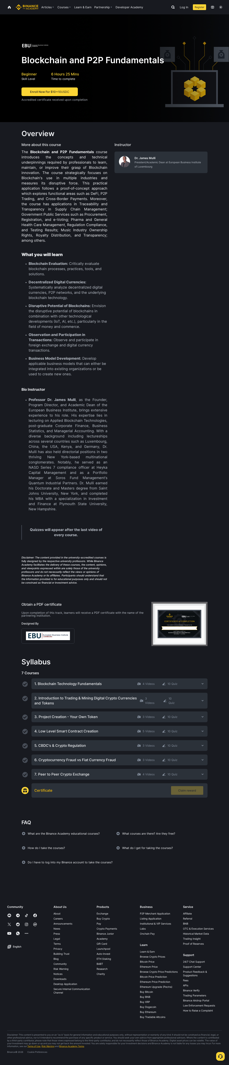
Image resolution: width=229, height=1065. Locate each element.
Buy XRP (145, 1001)
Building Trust (61, 953)
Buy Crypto (103, 918)
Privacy (57, 948)
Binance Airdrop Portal (196, 1000)
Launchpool (103, 948)
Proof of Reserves (193, 943)
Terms (57, 943)
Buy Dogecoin (148, 1006)
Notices (57, 973)
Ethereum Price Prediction (155, 981)
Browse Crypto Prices (152, 956)
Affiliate (187, 913)
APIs (185, 985)
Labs (143, 928)
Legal (56, 938)
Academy (102, 938)
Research (102, 968)
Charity (101, 973)
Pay (99, 923)
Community (60, 963)
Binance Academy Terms (71, 1046)
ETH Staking (104, 958)
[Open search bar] (172, 7)
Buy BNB (145, 996)
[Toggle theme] (221, 7)
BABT (100, 963)
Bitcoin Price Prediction (153, 976)
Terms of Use (33, 1046)
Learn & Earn (147, 951)
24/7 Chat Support (194, 961)
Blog (56, 958)
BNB (185, 923)
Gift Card (102, 943)
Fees (185, 980)
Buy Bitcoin (146, 991)
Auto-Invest (103, 953)
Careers (58, 918)
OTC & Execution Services (198, 928)
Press (56, 933)
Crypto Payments (107, 928)
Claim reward (187, 790)
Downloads (59, 978)
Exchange (102, 913)
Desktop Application (65, 983)
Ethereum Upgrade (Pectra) (156, 986)
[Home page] (27, 7)
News (56, 928)
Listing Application (150, 918)
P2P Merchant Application (155, 913)
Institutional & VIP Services (155, 923)
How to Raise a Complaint (198, 1010)
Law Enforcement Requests (199, 1005)
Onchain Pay (147, 933)
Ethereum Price (149, 966)
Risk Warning (61, 968)
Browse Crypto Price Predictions (159, 971)
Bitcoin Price (147, 961)
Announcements (62, 923)
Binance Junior (105, 933)
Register (199, 7)
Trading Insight (192, 938)
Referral (187, 918)
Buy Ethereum (148, 1011)
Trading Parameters (194, 995)
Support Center (192, 966)
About (56, 913)
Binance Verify (191, 990)
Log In (184, 7)
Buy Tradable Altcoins (152, 1016)
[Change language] (212, 7)
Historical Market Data (196, 933)
